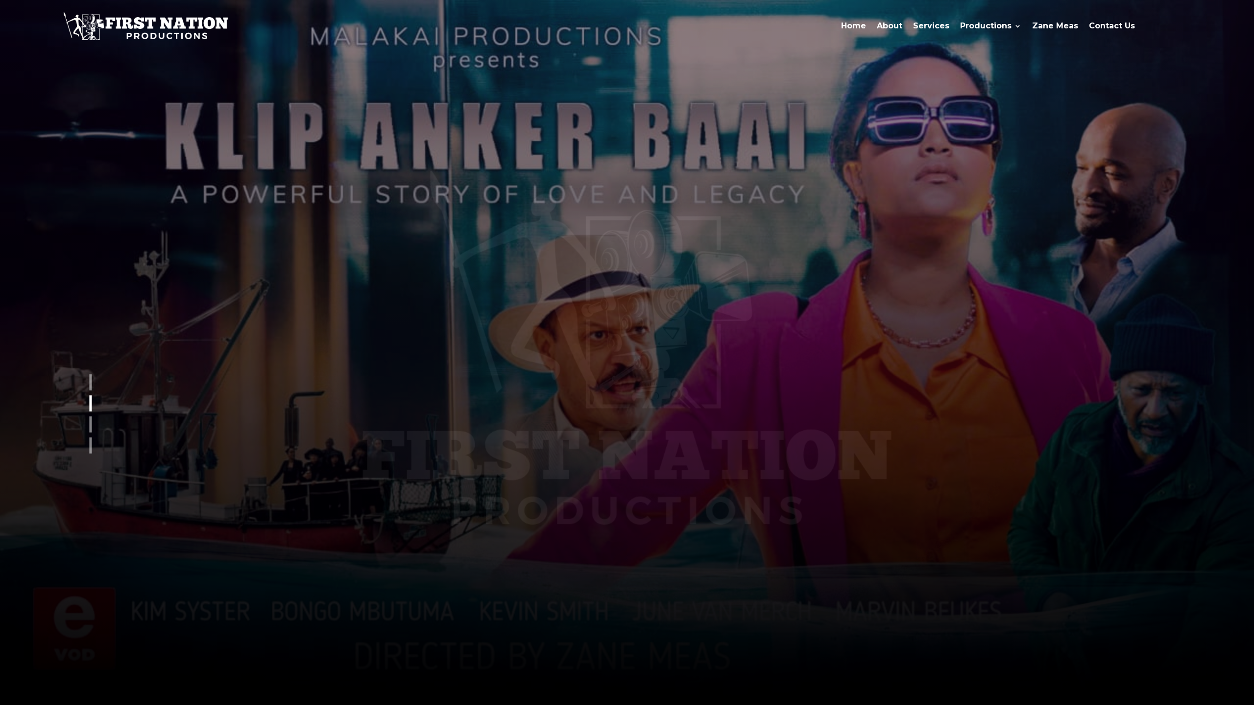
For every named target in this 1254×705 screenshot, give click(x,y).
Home (853, 25)
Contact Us (1112, 25)
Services (931, 25)
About (889, 25)
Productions (986, 25)
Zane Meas (1055, 25)
